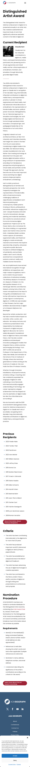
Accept (15, 756)
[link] (9, 2)
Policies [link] (19, 764)
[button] (27, 738)
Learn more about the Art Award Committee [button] (13, 683)
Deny (15, 760)
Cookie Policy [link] (12, 764)
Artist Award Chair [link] (19, 609)
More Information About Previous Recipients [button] (13, 522)
